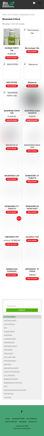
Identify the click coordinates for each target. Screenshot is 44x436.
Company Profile (18, 418)
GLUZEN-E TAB (32, 237)
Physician (8, 394)
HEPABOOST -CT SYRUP (32, 270)
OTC (5, 328)
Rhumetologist (11, 368)
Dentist (7, 364)
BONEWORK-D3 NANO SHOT (32, 207)
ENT (5, 386)
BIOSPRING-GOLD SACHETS (32, 112)
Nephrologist (10, 346)
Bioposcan (32, 82)
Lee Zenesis (9, 375)
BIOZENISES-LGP (12, 176)
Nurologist (9, 331)
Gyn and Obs (9, 357)
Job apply (22, 421)
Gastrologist (10, 320)
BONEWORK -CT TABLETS (32, 177)
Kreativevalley (26, 428)
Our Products (13, 15)
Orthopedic (9, 342)
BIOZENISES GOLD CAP (32, 146)
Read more (32, 51)
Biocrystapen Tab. (32, 48)
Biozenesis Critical (13, 383)
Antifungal (9, 324)
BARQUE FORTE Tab (12, 49)
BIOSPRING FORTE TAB (12, 112)
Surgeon (8, 335)
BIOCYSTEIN (12, 82)
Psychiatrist (10, 361)
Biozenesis (21, 426)
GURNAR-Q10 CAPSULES (11, 270)
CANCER (7, 397)
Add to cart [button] (12, 58)
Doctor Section (11, 421)
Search (22, 310)
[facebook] (22, 411)
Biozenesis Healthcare (15, 390)
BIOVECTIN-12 (12, 145)
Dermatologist (11, 379)
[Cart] (34, 3)
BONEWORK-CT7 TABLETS (12, 207)
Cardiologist (10, 339)
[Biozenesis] (8, 6)
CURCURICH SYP (12, 237)
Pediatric (8, 350)
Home (4, 15)
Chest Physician (12, 372)
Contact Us (32, 421)
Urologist (8, 353)
